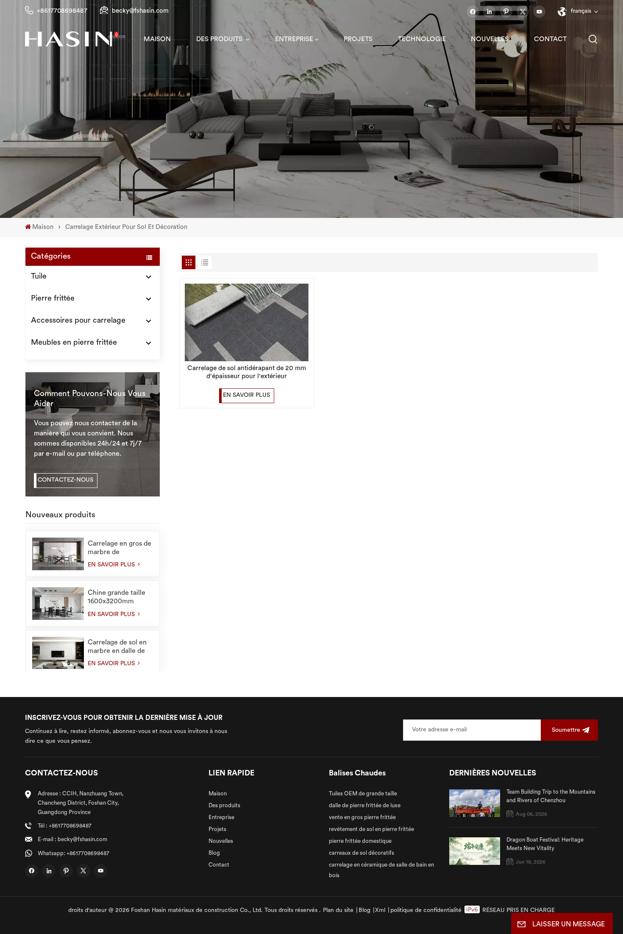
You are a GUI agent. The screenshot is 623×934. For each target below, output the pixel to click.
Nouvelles (490, 39)
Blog (214, 853)
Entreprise (294, 39)
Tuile (39, 277)
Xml (380, 910)
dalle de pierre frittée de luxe (364, 806)
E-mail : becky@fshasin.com (72, 839)
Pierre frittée (53, 299)
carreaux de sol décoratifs (361, 853)
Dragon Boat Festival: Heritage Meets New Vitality (545, 844)
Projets (358, 39)
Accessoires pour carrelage (78, 321)
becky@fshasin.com (140, 11)
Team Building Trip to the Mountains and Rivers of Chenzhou (550, 796)
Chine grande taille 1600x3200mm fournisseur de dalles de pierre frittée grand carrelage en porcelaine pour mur (119, 598)
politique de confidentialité (426, 910)
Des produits (220, 39)
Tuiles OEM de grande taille (363, 794)
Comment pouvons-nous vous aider (90, 399)
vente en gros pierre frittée (362, 817)
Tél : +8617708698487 (65, 826)
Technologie (422, 39)
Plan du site (338, 910)
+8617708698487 (62, 11)
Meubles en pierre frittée (74, 343)
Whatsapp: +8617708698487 (73, 853)
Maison (157, 39)
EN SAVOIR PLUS (112, 565)
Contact (550, 39)
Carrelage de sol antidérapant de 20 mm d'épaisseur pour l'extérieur (246, 372)
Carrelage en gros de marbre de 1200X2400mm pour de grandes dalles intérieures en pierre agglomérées (119, 549)
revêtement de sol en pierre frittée (371, 829)
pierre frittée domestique (360, 841)
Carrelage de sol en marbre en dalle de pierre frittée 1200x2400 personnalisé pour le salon (119, 647)
